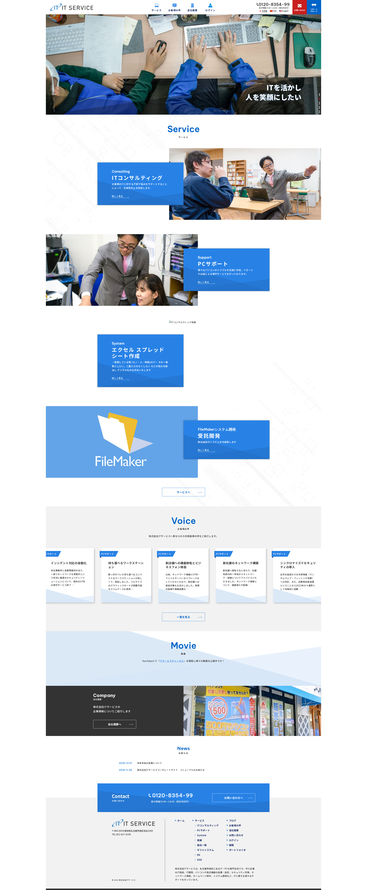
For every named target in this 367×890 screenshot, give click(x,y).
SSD (199, 859)
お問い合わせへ (233, 798)
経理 (231, 845)
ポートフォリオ (237, 850)
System (201, 835)
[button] (319, 94)
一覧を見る (183, 617)
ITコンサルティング (208, 825)
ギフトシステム (205, 850)
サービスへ (183, 492)
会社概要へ (114, 724)
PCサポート (203, 830)
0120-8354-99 (274, 4)
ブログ (232, 820)
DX (198, 854)
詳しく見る (117, 196)
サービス (199, 820)
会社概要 (234, 830)
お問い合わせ (236, 835)
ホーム (181, 820)
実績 (199, 840)
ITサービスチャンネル (172, 661)
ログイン (234, 840)
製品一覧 (202, 845)
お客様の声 (235, 825)
